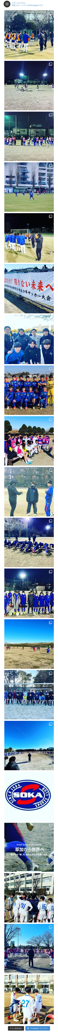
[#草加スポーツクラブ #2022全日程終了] (29, 847)
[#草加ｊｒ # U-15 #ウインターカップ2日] (29, 999)
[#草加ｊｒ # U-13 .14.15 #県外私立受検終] (29, 85)
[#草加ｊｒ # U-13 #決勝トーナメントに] (29, 644)
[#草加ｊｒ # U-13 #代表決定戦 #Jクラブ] (29, 187)
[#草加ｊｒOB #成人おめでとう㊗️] (29, 339)
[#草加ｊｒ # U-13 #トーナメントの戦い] (29, 441)
